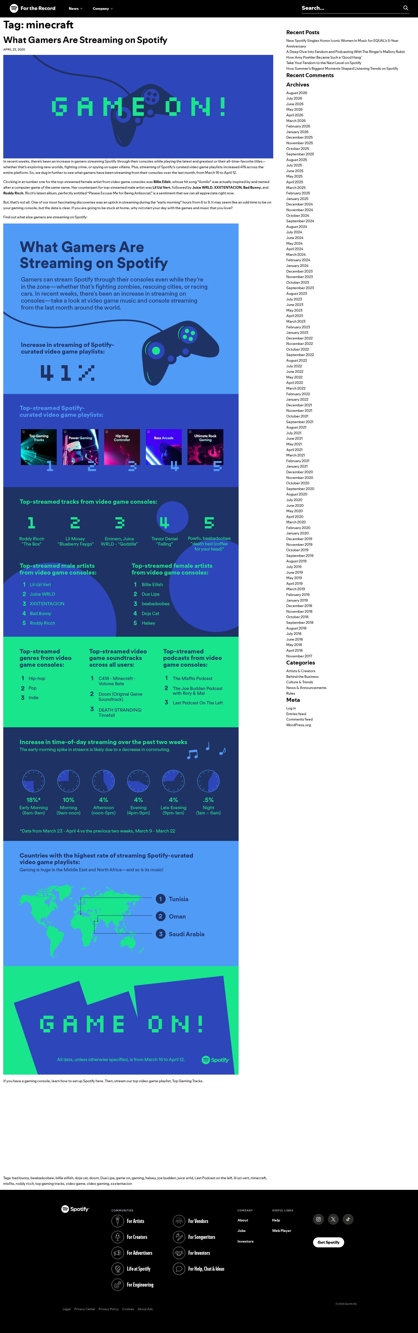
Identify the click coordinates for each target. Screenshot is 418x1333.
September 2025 (300, 154)
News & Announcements (306, 687)
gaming (138, 1177)
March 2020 (296, 522)
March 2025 (296, 187)
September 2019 (300, 555)
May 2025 (294, 176)
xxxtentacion (121, 1183)
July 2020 (294, 499)
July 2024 (294, 232)
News (74, 8)
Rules (290, 693)
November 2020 (299, 477)
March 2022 (295, 388)
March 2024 (296, 254)
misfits (8, 1183)
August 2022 (296, 360)
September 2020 (300, 488)
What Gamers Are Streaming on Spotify (85, 40)
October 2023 (297, 282)
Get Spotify (331, 1242)
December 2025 (299, 137)
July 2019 (294, 566)
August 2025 (296, 159)
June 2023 (294, 304)
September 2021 (299, 421)
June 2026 (294, 104)
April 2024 (294, 248)
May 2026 (294, 109)
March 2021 (295, 455)
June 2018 (294, 639)
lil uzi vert (241, 1177)
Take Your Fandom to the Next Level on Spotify (323, 62)
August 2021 (296, 427)
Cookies (128, 1309)
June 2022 (294, 371)
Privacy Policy (109, 1309)
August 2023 (296, 293)
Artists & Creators (300, 670)
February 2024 (298, 260)
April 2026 (294, 115)
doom (94, 1177)
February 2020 (298, 527)
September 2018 (300, 622)
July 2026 (294, 98)
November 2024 (299, 209)
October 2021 (297, 416)
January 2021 (297, 466)
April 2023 (294, 315)
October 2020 (297, 483)
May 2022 (294, 377)
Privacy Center (84, 1309)
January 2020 (297, 533)
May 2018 (294, 644)
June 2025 (294, 170)
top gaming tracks (49, 1183)
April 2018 (294, 650)
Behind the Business (302, 676)
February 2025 (298, 193)
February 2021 (297, 460)
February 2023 (298, 327)
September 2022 (300, 354)
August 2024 (296, 226)
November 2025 (299, 143)
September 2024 (300, 221)
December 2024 (299, 204)
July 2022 (294, 366)
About (243, 1220)
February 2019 (298, 594)
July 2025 (294, 165)
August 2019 (296, 561)
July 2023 (294, 299)
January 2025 (297, 198)
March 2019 (295, 589)
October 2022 (297, 349)
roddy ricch (25, 1183)
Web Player (281, 1230)
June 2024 (294, 237)
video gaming (98, 1183)
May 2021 (294, 444)
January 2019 (297, 600)
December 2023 (299, 271)
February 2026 (298, 126)
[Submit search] (403, 7)
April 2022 (294, 382)
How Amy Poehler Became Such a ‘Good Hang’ (324, 57)
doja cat (81, 1177)
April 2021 (294, 449)
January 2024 (297, 265)
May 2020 (294, 511)
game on (123, 1177)
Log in (291, 708)
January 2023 (297, 332)
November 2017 (299, 656)
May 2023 (294, 310)
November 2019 (299, 544)
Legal (67, 1309)
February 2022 (298, 394)
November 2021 (299, 410)
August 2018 (296, 628)
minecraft (258, 1177)
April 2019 (294, 583)
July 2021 (293, 433)
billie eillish (64, 1177)
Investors (246, 1241)
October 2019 (297, 550)
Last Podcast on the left (213, 1177)
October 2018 (297, 616)
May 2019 (294, 577)
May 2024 (294, 243)
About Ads (145, 1309)
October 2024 (297, 215)
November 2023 (299, 276)
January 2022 (297, 399)
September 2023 (300, 287)
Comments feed (299, 719)
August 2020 (296, 494)
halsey (150, 1177)
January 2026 (297, 131)
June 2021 (294, 438)
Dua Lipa (107, 1177)
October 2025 (297, 148)
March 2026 (296, 120)
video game (75, 1183)
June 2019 (294, 572)
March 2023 (295, 321)
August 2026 (296, 92)
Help (276, 1220)
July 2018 (294, 633)
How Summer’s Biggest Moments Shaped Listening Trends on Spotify (342, 68)
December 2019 (299, 538)
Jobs (242, 1230)
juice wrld (185, 1177)
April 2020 (294, 516)
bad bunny (20, 1177)
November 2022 (299, 343)
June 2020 (295, 505)
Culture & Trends (299, 682)
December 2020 (299, 472)
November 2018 (299, 611)
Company (101, 8)
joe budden (166, 1177)
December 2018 (299, 605)
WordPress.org (298, 724)
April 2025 (294, 182)
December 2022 (299, 338)
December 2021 (299, 405)
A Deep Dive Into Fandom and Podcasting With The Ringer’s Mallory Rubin (345, 51)
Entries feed (296, 713)
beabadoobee (42, 1177)
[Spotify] (32, 8)
